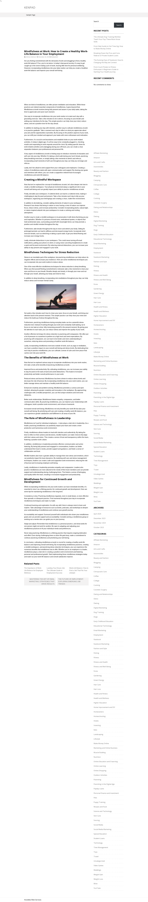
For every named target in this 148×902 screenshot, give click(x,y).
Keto (95, 343)
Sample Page (30, 15)
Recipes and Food (100, 420)
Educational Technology (103, 239)
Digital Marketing (100, 221)
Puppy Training (99, 415)
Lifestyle (97, 352)
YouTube (97, 501)
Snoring (97, 433)
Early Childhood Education (103, 234)
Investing (97, 338)
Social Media (98, 438)
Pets (95, 411)
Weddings (97, 483)
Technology (98, 456)
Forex (96, 284)
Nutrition (97, 370)
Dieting (96, 216)
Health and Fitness (101, 307)
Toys (95, 465)
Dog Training (99, 225)
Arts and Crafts (99, 162)
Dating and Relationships (103, 207)
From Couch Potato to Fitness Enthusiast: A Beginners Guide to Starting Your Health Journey (106, 69)
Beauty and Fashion (101, 171)
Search (96, 21)
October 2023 (99, 527)
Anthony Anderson (31, 57)
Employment (54, 57)
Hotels (96, 334)
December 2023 (99, 518)
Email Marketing (100, 243)
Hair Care (97, 298)
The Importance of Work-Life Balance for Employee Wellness (33, 570)
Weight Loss (98, 492)
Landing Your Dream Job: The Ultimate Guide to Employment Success (56, 570)
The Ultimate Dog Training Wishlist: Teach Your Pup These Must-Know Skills (107, 39)
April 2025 (97, 514)
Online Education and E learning (106, 375)
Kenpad (29, 7)
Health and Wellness (101, 311)
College (96, 194)
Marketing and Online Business (105, 361)
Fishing (96, 266)
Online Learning (100, 379)
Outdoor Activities (100, 388)
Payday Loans (99, 402)
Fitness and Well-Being (102, 280)
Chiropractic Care (100, 185)
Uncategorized (99, 474)
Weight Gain (98, 488)
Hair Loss (97, 302)
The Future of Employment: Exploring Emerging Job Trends (70, 581)
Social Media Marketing (102, 442)
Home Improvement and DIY (104, 320)
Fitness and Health (101, 275)
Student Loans (99, 451)
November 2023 (100, 523)
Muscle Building (100, 366)
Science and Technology (103, 424)
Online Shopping (100, 384)
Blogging (97, 176)
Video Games (98, 479)
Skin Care (97, 429)
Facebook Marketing (101, 257)
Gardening (98, 289)
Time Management (101, 460)
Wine (95, 497)
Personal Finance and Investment (106, 406)
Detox (96, 212)
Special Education (100, 447)
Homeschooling (100, 329)
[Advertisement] (56, 35)
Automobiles (98, 167)
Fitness (96, 271)
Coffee (96, 189)
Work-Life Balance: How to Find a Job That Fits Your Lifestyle (78, 570)
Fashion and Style (100, 262)
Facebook (97, 252)
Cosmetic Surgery (100, 203)
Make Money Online (101, 356)
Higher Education (100, 316)
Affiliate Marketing (101, 153)
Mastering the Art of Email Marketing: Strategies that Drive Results (41, 581)
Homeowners (99, 325)
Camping (97, 180)
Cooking (97, 198)
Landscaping (98, 347)
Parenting (97, 393)
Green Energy (99, 293)
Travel (96, 470)
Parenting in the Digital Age (104, 397)
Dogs (96, 230)
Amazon (97, 158)
